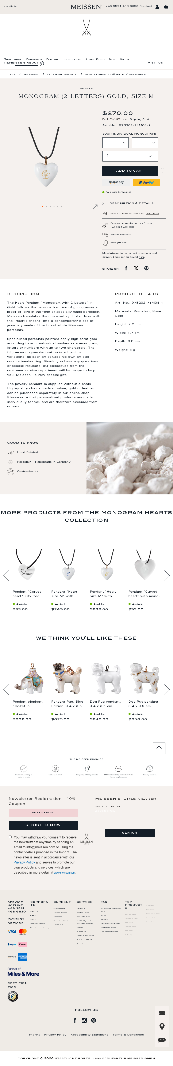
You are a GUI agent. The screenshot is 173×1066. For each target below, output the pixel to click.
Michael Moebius (61, 913)
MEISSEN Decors (61, 925)
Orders (104, 915)
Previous (6, 575)
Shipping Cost (139, 119)
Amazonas (58, 917)
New (112, 59)
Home (11, 74)
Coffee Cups (130, 914)
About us (34, 911)
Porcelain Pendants (62, 74)
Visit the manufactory (39, 928)
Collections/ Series (62, 921)
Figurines (34, 59)
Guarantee (81, 931)
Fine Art (53, 59)
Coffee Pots (130, 926)
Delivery (104, 919)
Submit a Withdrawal (85, 935)
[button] (43, 206)
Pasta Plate (151, 918)
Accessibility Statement (89, 1035)
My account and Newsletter (111, 910)
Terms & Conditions (128, 1035)
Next (167, 575)
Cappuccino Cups (153, 914)
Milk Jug (128, 935)
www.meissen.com (64, 872)
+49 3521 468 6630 (122, 6)
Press (33, 919)
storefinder (11, 6)
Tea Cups (129, 922)
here (141, 257)
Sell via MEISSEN (84, 940)
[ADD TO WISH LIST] (162, 170)
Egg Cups (150, 910)
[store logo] (86, 6)
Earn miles (81, 944)
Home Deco (95, 59)
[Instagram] (86, 1019)
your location (107, 807)
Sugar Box (150, 905)
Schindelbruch (59, 908)
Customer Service (108, 927)
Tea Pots (129, 930)
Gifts (124, 59)
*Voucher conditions (109, 931)
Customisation (83, 913)
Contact (145, 6)
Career (33, 915)
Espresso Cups (132, 918)
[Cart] (166, 7)
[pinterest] (95, 1019)
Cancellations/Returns (110, 923)
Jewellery (73, 59)
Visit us (155, 63)
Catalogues (82, 908)
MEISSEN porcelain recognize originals (85, 922)
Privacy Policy (24, 862)
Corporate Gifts (84, 917)
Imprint (34, 1035)
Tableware (13, 59)
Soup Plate (150, 922)
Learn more (152, 214)
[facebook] (77, 1019)
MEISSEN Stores (37, 923)
